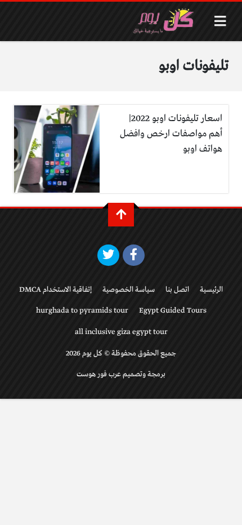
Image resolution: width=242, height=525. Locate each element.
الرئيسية (211, 290)
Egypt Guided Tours (173, 310)
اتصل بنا (177, 290)
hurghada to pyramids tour (82, 310)
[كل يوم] (165, 21)
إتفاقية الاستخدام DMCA (55, 290)
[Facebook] (134, 255)
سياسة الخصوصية (128, 290)
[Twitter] (108, 255)
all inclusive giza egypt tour (121, 332)
